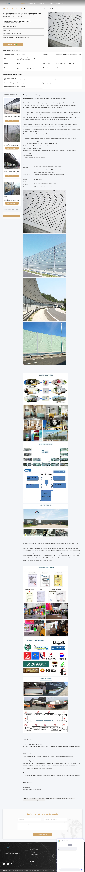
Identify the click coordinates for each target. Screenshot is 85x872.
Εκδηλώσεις (50, 3)
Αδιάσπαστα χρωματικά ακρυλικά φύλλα (65, 798)
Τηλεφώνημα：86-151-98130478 (12, 850)
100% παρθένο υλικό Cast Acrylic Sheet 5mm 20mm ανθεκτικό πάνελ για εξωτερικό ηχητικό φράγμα (12, 118)
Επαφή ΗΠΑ (41, 3)
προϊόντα (9, 8)
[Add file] (59, 869)
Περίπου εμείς (31, 3)
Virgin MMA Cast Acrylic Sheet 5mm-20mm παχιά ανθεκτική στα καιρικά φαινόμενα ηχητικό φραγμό (11, 173)
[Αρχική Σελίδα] (8, 3)
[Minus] (81, 841)
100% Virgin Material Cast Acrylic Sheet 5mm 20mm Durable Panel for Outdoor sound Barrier (12, 200)
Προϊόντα (22, 3)
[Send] (82, 869)
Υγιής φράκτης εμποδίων (17, 8)
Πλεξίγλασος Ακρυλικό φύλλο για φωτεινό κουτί (34, 800)
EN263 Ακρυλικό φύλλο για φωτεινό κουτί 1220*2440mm (41, 798)
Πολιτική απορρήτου (7, 870)
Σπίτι (16, 3)
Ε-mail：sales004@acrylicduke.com (12, 853)
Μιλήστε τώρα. (12, 44)
